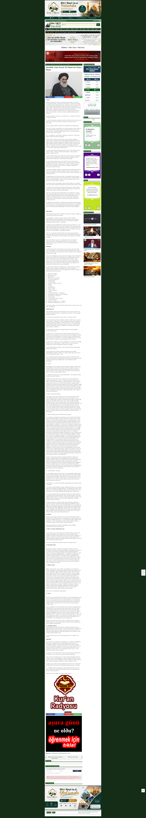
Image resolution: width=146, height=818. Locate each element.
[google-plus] (96, 20)
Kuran (57, 29)
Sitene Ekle (49, 812)
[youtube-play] (99, 20)
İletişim (92, 29)
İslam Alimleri (54, 64)
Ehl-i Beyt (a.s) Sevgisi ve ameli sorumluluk (65, 32)
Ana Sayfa (48, 64)
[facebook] (93, 20)
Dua (64, 29)
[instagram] (98, 20)
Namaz (67, 29)
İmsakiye (72, 29)
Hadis (61, 29)
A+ (143, 571)
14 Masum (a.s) (51, 29)
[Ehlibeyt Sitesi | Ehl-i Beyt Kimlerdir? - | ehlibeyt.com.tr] (53, 25)
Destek (88, 29)
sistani (69, 753)
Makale (76, 29)
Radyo (96, 29)
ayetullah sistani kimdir (62, 753)
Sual (80, 29)
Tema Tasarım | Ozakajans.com (73, 817)
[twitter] (95, 20)
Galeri (84, 29)
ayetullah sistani (54, 753)
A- (143, 573)
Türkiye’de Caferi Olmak (73, 757)
